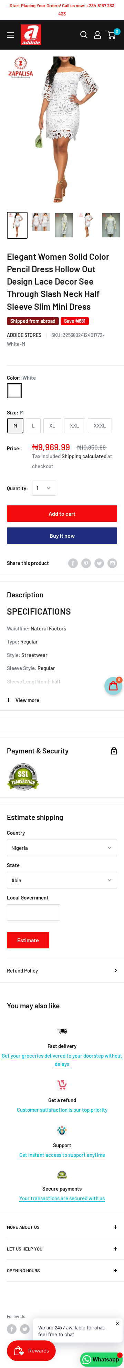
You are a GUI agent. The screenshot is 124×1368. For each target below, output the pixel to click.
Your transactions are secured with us (62, 1198)
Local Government (28, 897)
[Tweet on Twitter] (99, 563)
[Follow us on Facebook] (12, 1329)
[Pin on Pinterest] (86, 563)
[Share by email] (112, 563)
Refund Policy (22, 970)
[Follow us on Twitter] (25, 1329)
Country (16, 833)
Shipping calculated (84, 456)
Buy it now (62, 535)
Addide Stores (24, 335)
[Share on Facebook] (73, 563)
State (13, 865)
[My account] (97, 35)
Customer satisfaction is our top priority (62, 1110)
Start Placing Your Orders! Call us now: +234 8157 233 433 (62, 10)
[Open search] (84, 35)
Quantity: (17, 488)
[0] (111, 35)
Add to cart (62, 513)
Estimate (28, 940)
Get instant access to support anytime (62, 1155)
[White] (14, 390)
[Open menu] (10, 35)
